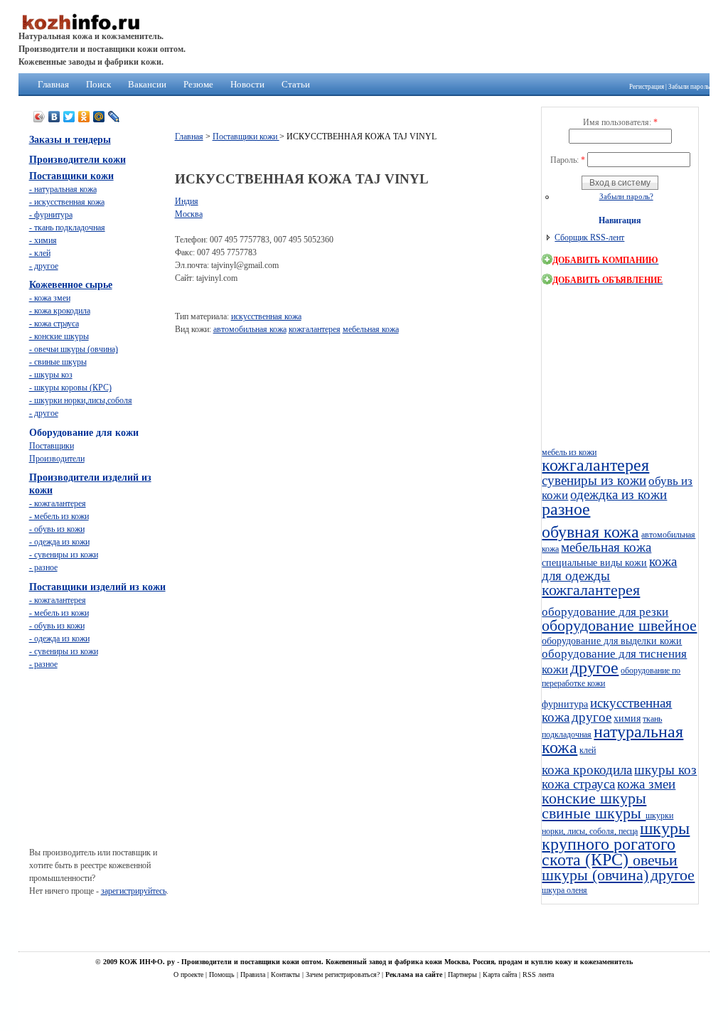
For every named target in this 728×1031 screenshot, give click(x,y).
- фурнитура (51, 215)
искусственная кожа (266, 316)
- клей (39, 253)
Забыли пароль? (626, 196)
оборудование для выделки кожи (612, 640)
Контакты (286, 974)
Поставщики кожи (246, 136)
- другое (43, 266)
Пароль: (567, 160)
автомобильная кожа (250, 329)
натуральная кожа (612, 739)
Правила (253, 974)
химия (627, 718)
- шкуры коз (51, 375)
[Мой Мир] (99, 116)
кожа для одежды (609, 568)
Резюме (198, 84)
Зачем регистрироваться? (344, 974)
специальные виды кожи (594, 562)
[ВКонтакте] (54, 116)
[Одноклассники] (84, 116)
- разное (43, 567)
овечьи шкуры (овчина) (610, 868)
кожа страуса (578, 783)
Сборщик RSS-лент (589, 237)
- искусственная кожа (67, 202)
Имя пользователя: (620, 122)
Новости (247, 84)
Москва (189, 214)
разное (566, 509)
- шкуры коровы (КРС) (70, 387)
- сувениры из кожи (63, 555)
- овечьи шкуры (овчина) (73, 349)
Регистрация (646, 86)
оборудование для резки (605, 612)
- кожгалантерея (57, 503)
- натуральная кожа (63, 189)
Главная (53, 84)
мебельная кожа (371, 329)
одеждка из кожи (618, 494)
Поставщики (51, 446)
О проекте (189, 974)
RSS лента (538, 974)
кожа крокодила (587, 769)
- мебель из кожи (59, 516)
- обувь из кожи (57, 529)
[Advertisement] (433, 377)
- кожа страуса (54, 323)
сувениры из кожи (594, 480)
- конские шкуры (59, 336)
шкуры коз (665, 769)
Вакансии (147, 84)
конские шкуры (594, 798)
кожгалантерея (315, 329)
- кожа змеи (49, 298)
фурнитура (565, 704)
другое (594, 667)
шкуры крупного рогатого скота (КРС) (616, 844)
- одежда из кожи (59, 542)
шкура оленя (564, 890)
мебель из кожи (569, 452)
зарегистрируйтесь (133, 891)
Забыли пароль (689, 86)
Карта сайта (501, 974)
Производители (57, 459)
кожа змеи (646, 783)
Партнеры (463, 974)
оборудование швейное (619, 625)
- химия (43, 240)
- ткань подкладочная (67, 228)
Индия (186, 201)
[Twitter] (69, 116)
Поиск (98, 84)
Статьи (296, 84)
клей (587, 750)
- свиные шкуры (58, 362)
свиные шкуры (594, 813)
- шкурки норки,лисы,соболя (80, 400)
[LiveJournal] (114, 116)
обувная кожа (590, 532)
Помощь (223, 974)
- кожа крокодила (59, 311)
